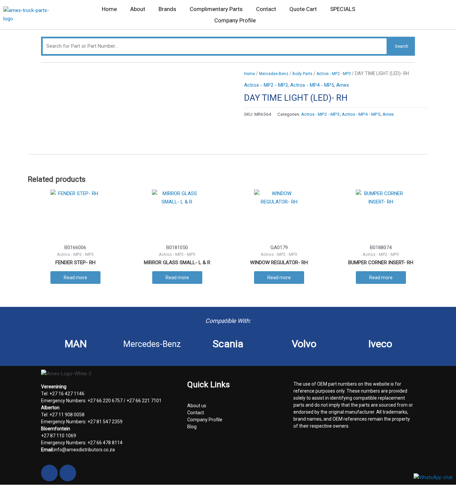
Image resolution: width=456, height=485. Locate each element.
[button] (444, 16)
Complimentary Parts (216, 9)
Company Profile (235, 20)
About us (196, 405)
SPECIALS (342, 9)
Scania (228, 344)
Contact (266, 9)
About (137, 9)
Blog (192, 426)
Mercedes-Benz (273, 73)
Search (401, 46)
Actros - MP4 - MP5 (312, 85)
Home (109, 9)
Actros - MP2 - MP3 (333, 73)
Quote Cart (303, 9)
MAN (76, 344)
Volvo (304, 344)
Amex (342, 85)
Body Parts (302, 73)
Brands (167, 9)
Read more (75, 277)
